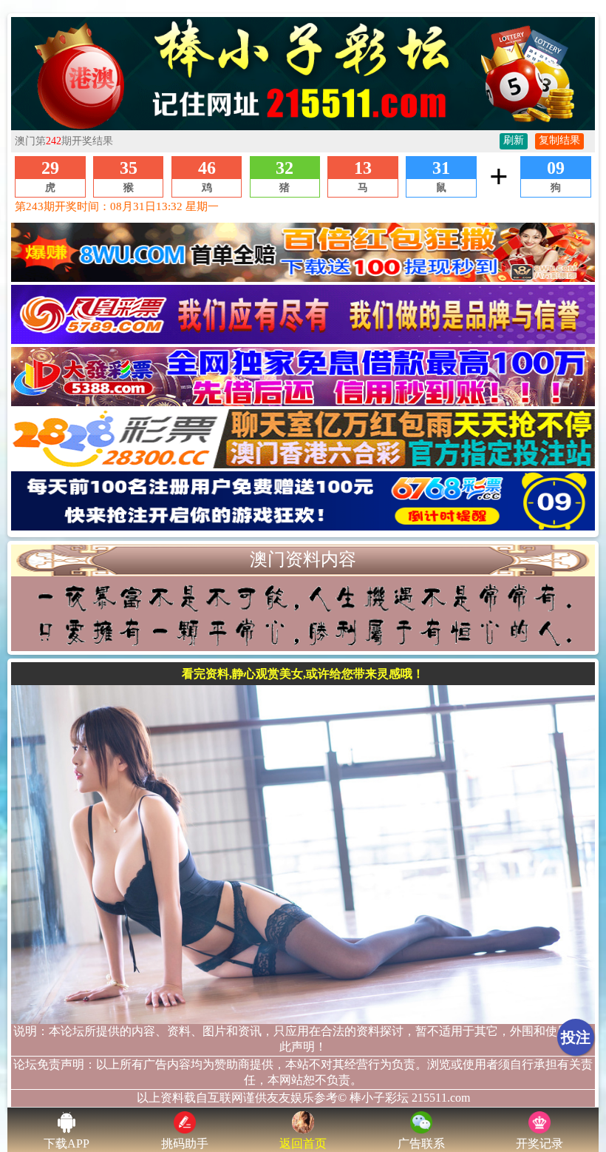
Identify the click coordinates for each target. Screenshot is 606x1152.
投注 (575, 1037)
